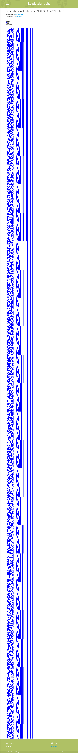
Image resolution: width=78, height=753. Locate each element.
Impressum (69, 752)
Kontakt (8, 747)
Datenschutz (61, 752)
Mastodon (54, 747)
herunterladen (19, 14)
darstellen (19, 16)
